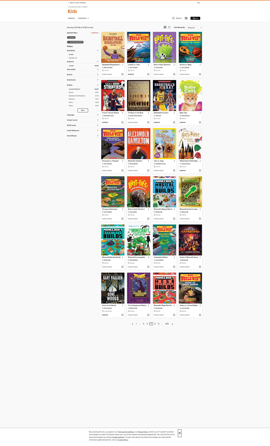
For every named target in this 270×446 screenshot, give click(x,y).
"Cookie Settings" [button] (118, 437)
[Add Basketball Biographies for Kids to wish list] (122, 74)
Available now (73, 58)
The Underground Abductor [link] (137, 305)
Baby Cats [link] (183, 113)
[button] (176, 19)
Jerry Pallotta (134, 67)
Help (198, 3)
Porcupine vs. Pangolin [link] (110, 161)
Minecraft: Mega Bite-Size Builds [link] (163, 305)
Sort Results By (179, 27)
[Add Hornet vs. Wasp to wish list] (200, 74)
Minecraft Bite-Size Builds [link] (111, 257)
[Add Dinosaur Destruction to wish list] (122, 219)
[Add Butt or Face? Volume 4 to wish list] (174, 74)
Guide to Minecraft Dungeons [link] (189, 257)
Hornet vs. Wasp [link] (185, 65)
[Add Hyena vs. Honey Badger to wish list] (200, 315)
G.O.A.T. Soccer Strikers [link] (110, 113)
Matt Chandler (108, 67)
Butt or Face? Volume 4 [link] (162, 65)
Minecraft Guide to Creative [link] (189, 209)
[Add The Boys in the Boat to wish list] (148, 122)
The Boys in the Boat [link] (135, 113)
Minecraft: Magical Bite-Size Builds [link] (163, 209)
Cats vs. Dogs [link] (159, 161)
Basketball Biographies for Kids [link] (112, 65)
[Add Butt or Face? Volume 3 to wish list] (148, 219)
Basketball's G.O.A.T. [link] (161, 113)
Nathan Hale (133, 308)
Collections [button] (83, 18)
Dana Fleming (186, 115)
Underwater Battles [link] (161, 257)
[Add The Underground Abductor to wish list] (148, 315)
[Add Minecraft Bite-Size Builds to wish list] (122, 267)
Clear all (95, 33)
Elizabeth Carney (161, 163)
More (82, 110)
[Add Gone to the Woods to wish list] (122, 315)
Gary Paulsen (108, 308)
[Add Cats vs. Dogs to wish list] (174, 170)
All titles (71, 54)
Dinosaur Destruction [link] (109, 209)
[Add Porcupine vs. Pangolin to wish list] (122, 170)
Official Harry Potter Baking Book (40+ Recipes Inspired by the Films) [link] (189, 161)
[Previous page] (132, 324)
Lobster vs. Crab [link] (134, 65)
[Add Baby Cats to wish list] (200, 122)
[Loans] (186, 19)
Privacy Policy (143, 432)
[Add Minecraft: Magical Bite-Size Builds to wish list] (174, 219)
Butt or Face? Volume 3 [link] (136, 209)
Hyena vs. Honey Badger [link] (189, 305)
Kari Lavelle (159, 67)
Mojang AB (159, 212)
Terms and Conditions (126, 432)
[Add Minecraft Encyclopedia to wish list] (148, 267)
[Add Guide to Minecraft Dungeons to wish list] (200, 267)
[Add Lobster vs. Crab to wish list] (148, 74)
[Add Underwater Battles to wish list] (174, 267)
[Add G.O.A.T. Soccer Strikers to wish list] (122, 122)
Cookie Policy (123, 440)
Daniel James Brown (136, 115)
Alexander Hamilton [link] (135, 161)
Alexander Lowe (109, 115)
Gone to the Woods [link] (109, 305)
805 (167, 324)
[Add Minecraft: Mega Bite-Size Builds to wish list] (174, 315)
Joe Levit (158, 115)
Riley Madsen (134, 260)
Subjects (71, 18)
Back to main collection (78, 3)
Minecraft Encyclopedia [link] (136, 257)
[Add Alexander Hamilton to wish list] (148, 170)
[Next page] (172, 324)
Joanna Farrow (186, 163)
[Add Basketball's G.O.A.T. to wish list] (174, 122)
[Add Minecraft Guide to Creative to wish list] (200, 219)
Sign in (195, 18)
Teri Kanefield (134, 163)
